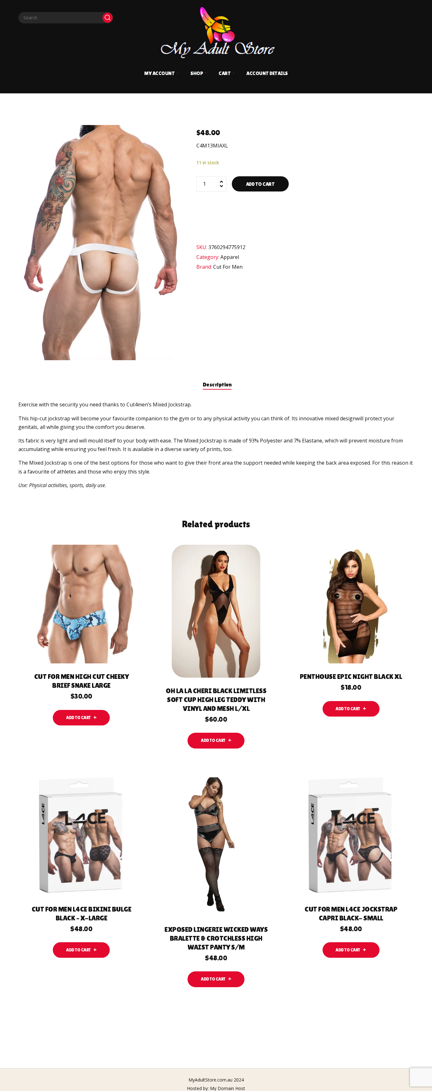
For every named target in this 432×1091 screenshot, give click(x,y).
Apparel (229, 257)
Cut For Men (228, 266)
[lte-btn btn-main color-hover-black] (81, 717)
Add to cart (260, 184)
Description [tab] (217, 384)
